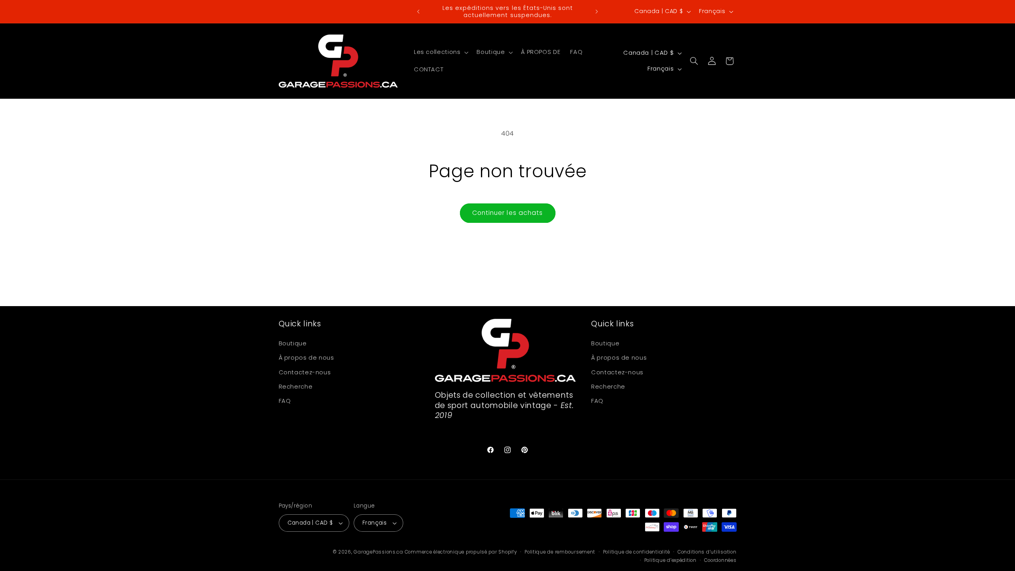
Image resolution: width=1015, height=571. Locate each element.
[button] (440, 52)
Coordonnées (720, 560)
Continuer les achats (507, 212)
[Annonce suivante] (596, 11)
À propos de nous (306, 358)
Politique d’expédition (670, 560)
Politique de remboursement (560, 552)
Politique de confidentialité (636, 552)
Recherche (296, 387)
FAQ (285, 401)
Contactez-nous (305, 372)
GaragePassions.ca (378, 552)
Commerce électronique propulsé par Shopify (461, 552)
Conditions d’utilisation (707, 552)
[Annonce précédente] (418, 11)
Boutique (293, 343)
